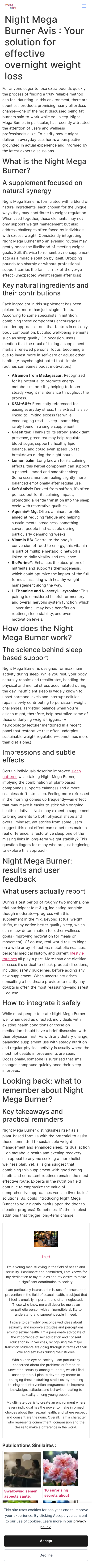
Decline (46, 1555)
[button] (84, 5)
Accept (46, 1541)
